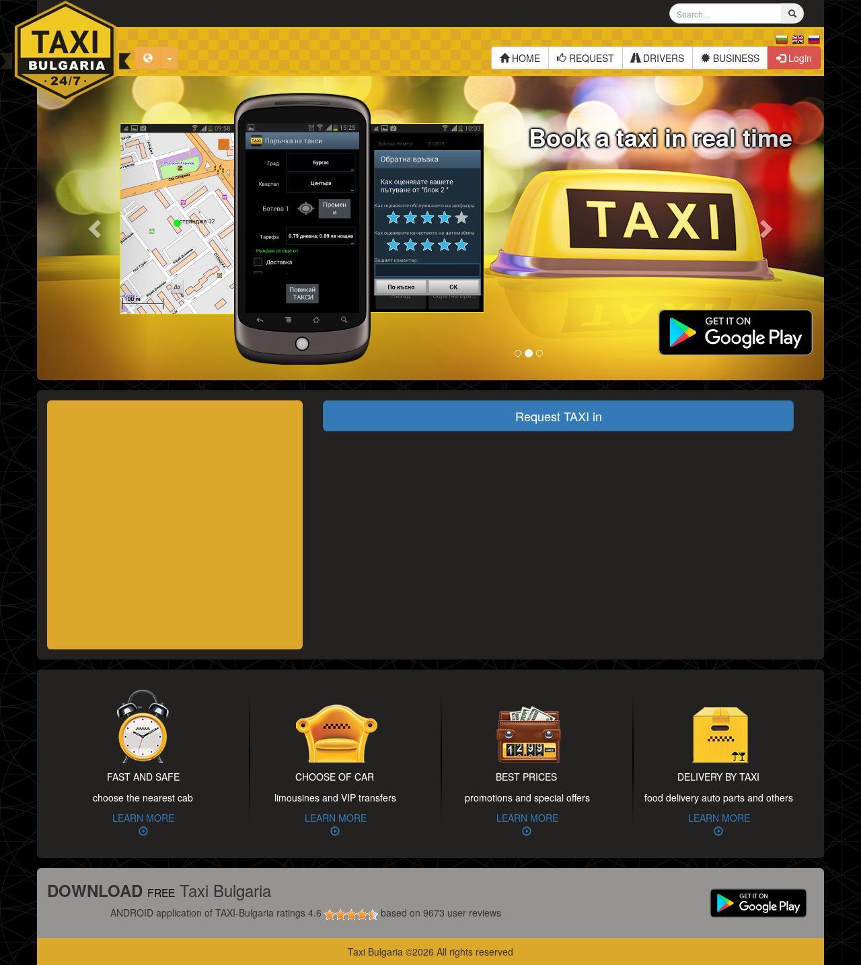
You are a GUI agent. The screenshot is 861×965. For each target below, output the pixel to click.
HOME (524, 58)
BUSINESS (734, 58)
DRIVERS (662, 58)
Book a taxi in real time (660, 136)
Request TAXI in (558, 416)
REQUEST (590, 58)
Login (799, 58)
